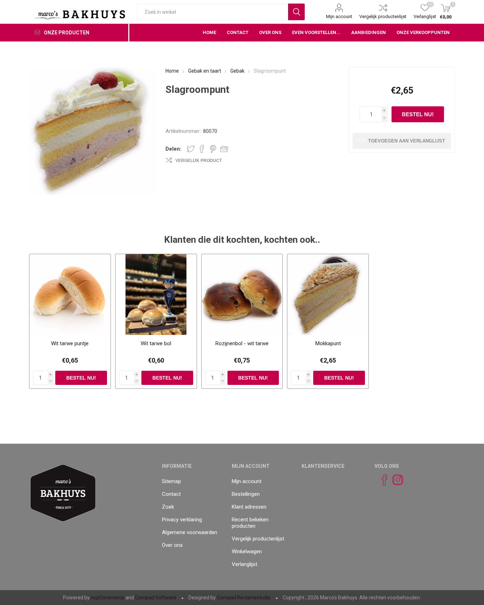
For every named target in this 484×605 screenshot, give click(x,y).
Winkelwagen (247, 551)
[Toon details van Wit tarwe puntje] (70, 294)
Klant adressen (249, 507)
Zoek (168, 507)
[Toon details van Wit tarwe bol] (156, 294)
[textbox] (212, 12)
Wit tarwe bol (156, 343)
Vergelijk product (198, 160)
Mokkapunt (328, 343)
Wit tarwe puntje (70, 343)
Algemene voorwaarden (189, 532)
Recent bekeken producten (250, 522)
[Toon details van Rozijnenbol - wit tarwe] (242, 294)
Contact (171, 494)
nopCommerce (107, 597)
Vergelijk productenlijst (382, 16)
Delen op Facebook (202, 149)
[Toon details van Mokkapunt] (327, 294)
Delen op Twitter (191, 149)
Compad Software (155, 597)
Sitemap (171, 481)
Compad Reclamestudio (244, 597)
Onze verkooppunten (423, 32)
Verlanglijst (244, 564)
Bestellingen (246, 494)
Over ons (172, 545)
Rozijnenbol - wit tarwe (242, 343)
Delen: (173, 149)
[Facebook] (381, 480)
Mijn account (339, 16)
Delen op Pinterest (213, 149)
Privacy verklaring (182, 519)
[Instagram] (394, 480)
